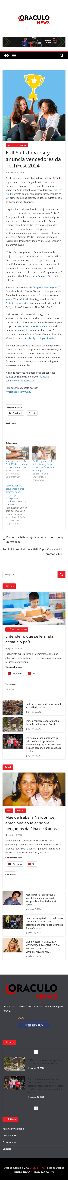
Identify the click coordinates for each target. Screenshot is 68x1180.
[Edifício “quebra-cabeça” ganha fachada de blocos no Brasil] (13, 724)
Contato (7, 1148)
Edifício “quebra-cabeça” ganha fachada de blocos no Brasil (42, 722)
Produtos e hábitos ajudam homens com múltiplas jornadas (35, 539)
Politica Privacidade (13, 1128)
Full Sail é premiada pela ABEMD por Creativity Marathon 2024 (32, 552)
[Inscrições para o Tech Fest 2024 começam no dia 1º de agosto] (17, 453)
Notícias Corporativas (17, 145)
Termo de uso (10, 1135)
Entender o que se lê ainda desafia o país (29, 639)
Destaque (20, 810)
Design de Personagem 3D (46, 287)
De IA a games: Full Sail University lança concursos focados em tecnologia (44, 466)
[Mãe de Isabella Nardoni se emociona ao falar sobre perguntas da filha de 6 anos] (34, 789)
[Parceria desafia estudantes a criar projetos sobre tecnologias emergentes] (19, 504)
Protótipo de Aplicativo (17, 303)
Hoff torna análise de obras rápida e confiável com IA (44, 706)
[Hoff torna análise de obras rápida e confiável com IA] (13, 708)
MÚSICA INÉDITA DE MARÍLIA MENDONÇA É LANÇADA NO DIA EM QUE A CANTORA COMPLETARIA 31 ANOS (43, 946)
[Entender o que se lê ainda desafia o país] (34, 608)
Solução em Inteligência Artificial (33, 326)
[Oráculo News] (6, 55)
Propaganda (9, 1142)
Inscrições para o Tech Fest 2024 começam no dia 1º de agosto (17, 464)
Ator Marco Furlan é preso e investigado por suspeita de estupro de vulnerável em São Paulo (41, 899)
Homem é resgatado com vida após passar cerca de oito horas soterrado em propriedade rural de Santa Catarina (44, 923)
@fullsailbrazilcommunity (18, 391)
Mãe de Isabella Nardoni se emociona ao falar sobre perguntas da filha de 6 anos (31, 823)
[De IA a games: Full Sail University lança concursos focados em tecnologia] (44, 453)
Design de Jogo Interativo (41, 338)
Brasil (9, 810)
